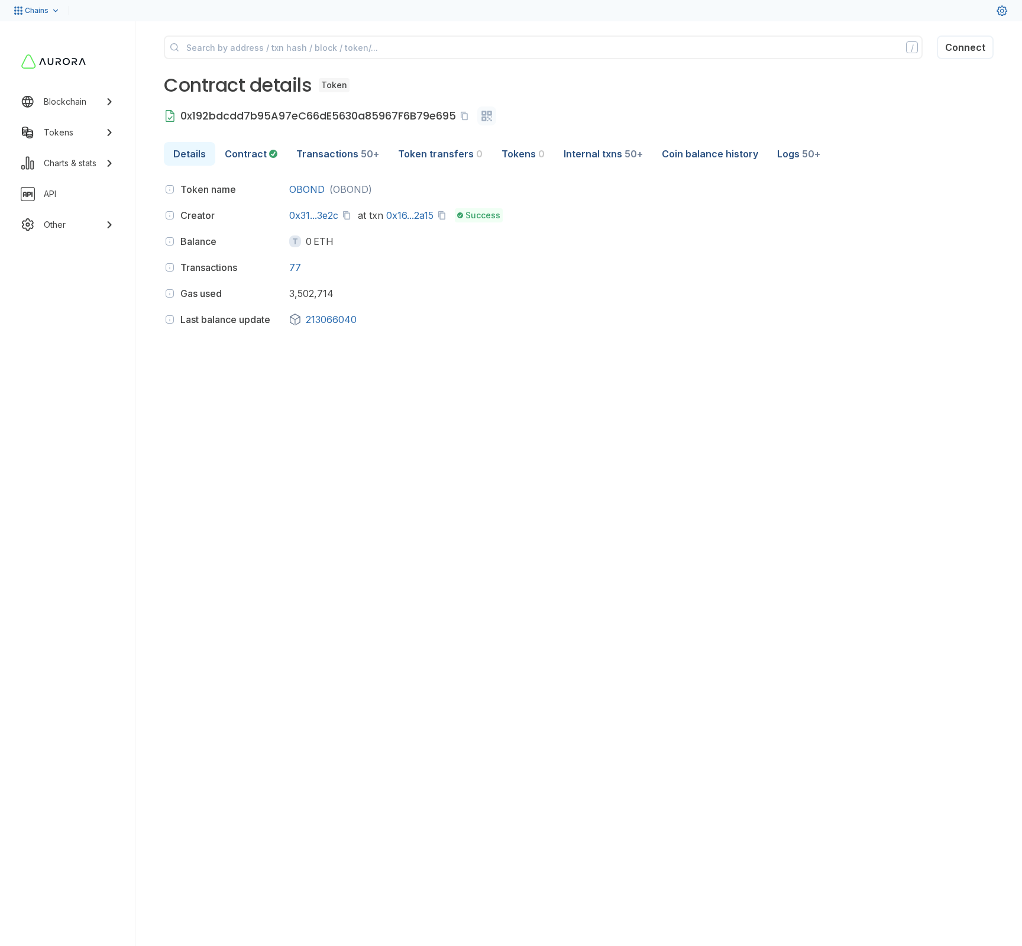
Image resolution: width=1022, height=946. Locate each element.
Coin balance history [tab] (710, 154)
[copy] (467, 116)
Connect (965, 47)
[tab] (251, 154)
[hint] (170, 189)
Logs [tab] (798, 154)
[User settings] (1002, 11)
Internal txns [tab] (603, 154)
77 (295, 267)
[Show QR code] (486, 115)
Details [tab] (189, 154)
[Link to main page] (53, 61)
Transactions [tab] (337, 154)
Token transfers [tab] (440, 154)
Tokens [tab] (523, 154)
